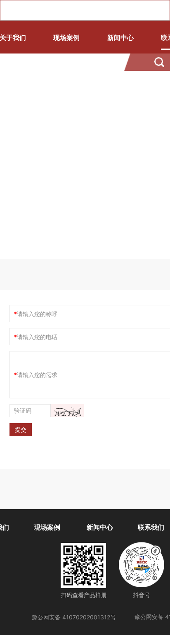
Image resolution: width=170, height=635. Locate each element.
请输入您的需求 (37, 374)
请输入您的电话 (37, 336)
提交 (20, 429)
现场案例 (66, 37)
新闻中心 (120, 37)
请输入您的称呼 (37, 313)
